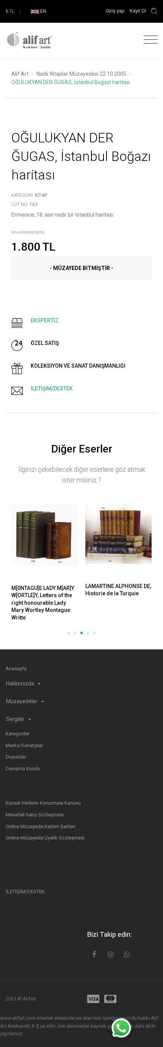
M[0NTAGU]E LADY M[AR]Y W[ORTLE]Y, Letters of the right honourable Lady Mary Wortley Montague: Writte (42, 603)
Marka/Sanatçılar (24, 745)
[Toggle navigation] (149, 40)
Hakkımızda (20, 683)
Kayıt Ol (138, 11)
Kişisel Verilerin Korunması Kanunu (43, 803)
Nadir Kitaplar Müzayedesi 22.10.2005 (81, 74)
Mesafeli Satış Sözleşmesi (35, 815)
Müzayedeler (22, 701)
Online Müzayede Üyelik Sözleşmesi (45, 838)
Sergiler (16, 719)
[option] (45, 563)
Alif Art (19, 74)
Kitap (41, 195)
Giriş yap (116, 11)
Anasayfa (16, 668)
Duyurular (16, 757)
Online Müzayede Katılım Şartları (40, 826)
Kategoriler (18, 733)
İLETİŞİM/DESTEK (25, 891)
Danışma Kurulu (23, 768)
